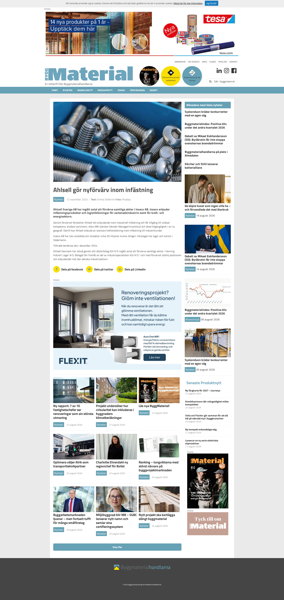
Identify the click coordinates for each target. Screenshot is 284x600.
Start (55, 90)
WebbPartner (156, 584)
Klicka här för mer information (188, 3)
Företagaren (137, 90)
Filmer (212, 61)
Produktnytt (105, 90)
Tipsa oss (222, 61)
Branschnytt (85, 90)
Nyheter (67, 90)
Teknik (121, 90)
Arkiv (204, 61)
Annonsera (180, 61)
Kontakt (233, 61)
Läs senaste (194, 61)
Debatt (153, 90)
